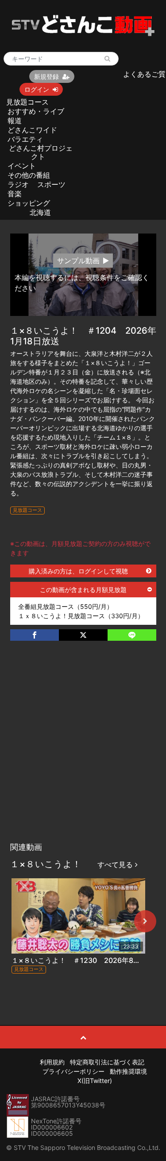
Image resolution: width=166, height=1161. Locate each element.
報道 (15, 120)
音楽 (15, 193)
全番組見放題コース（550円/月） (65, 606)
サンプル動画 (78, 260)
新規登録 (46, 76)
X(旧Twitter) (94, 1080)
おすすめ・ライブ (36, 111)
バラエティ (25, 139)
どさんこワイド (32, 129)
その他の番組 (29, 175)
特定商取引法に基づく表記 (107, 1062)
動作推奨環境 (128, 1071)
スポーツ (51, 184)
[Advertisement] (83, 750)
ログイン (36, 89)
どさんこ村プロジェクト (41, 152)
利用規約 (52, 1062)
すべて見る (116, 864)
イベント (22, 165)
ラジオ (18, 184)
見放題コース (27, 101)
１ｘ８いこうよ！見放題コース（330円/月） (81, 615)
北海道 (40, 212)
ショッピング (29, 203)
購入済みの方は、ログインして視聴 (78, 571)
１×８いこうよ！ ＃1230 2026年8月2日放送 (89, 960)
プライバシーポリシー (73, 1071)
